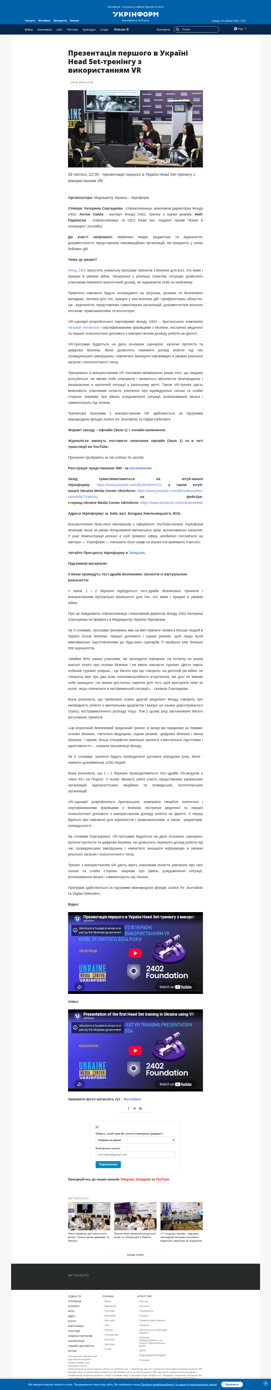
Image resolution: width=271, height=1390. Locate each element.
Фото (71, 1311)
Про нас (143, 1301)
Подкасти (74, 1296)
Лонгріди (74, 1331)
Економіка (45, 29)
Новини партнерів (80, 1336)
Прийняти (232, 1384)
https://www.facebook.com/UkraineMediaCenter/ (178, 503)
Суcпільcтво (111, 1334)
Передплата (146, 1311)
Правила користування (152, 1320)
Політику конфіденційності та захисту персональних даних (179, 1384)
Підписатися (108, 1164)
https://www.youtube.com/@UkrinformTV (129, 485)
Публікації (74, 1301)
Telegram (137, 553)
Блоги (72, 1321)
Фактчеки (110, 1320)
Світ (59, 29)
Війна (29, 29)
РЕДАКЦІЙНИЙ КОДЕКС (153, 1355)
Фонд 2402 (77, 270)
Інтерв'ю (73, 1306)
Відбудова (110, 1306)
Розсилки (144, 1360)
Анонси (74, 20)
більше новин (135, 1255)
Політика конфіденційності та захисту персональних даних (152, 1341)
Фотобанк (44, 20)
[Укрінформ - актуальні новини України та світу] (135, 14)
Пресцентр (60, 20)
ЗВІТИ (142, 1350)
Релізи (72, 1351)
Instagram (143, 1179)
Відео (71, 1316)
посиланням (140, 468)
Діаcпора (110, 1344)
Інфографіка (76, 1326)
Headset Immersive (83, 328)
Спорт (104, 29)
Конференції (76, 1341)
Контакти (163, 29)
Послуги (30, 20)
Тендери (144, 1325)
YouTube (162, 1179)
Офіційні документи (81, 1346)
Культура (89, 29)
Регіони (72, 29)
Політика (110, 1311)
